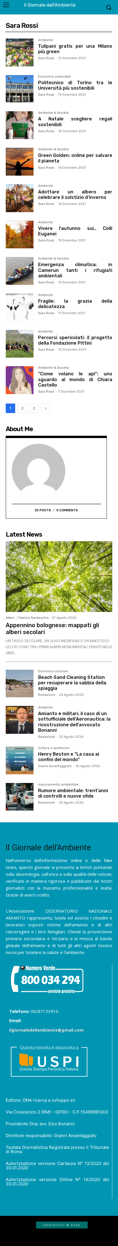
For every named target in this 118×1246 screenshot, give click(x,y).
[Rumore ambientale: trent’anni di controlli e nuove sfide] (20, 797)
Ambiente (45, 40)
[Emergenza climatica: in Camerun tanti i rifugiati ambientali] (20, 271)
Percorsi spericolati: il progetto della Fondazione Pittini (75, 340)
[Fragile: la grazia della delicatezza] (20, 307)
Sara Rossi (46, 58)
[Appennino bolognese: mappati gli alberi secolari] (59, 576)
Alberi (10, 617)
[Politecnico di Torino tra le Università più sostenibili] (20, 89)
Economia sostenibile (54, 76)
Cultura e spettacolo (54, 748)
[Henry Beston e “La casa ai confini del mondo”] (20, 760)
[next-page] (46, 408)
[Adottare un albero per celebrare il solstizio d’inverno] (20, 198)
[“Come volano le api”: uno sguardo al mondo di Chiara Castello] (20, 380)
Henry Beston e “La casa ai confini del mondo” (68, 756)
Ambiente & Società (53, 113)
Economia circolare (53, 671)
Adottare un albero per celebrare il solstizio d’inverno (75, 194)
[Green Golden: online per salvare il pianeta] (20, 162)
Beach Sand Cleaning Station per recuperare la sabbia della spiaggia (72, 683)
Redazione (46, 695)
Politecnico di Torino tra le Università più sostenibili (75, 85)
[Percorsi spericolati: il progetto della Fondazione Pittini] (20, 344)
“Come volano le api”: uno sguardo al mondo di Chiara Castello (75, 379)
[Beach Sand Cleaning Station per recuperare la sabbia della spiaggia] (20, 684)
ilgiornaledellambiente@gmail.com (46, 1030)
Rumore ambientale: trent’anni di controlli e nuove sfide (73, 793)
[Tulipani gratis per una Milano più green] (20, 52)
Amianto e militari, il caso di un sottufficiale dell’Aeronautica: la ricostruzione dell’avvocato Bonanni (74, 722)
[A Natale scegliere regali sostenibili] (20, 125)
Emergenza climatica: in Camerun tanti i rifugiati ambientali (75, 270)
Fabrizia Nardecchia (33, 618)
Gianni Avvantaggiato (55, 766)
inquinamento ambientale (58, 784)
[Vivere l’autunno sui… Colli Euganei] (20, 235)
